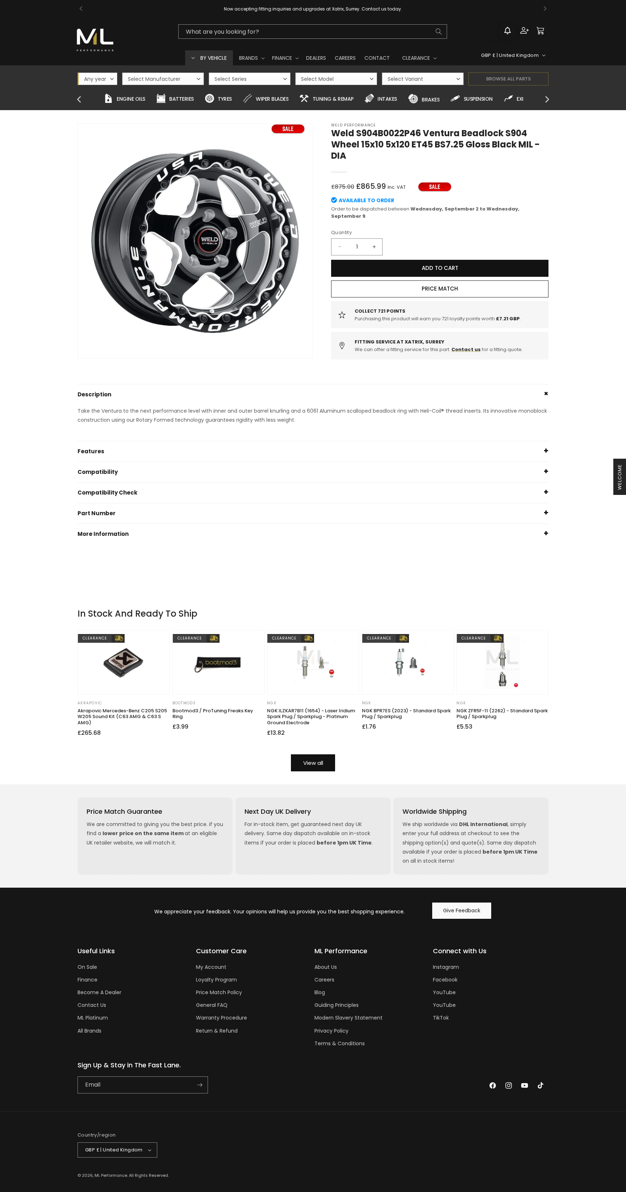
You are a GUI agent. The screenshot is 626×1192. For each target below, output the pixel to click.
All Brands (89, 1030)
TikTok (441, 1017)
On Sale (87, 967)
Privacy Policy (331, 1030)
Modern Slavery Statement (348, 1017)
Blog (319, 992)
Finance (87, 979)
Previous (79, 99)
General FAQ (212, 1005)
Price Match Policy (219, 992)
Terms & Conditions (339, 1043)
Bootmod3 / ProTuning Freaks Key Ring (212, 714)
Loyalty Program (216, 979)
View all (313, 763)
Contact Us (92, 1005)
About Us (325, 967)
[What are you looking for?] (439, 31)
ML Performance (111, 1175)
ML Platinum (93, 1017)
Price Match (440, 288)
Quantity (341, 232)
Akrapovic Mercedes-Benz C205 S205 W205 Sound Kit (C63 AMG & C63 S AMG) (122, 717)
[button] (251, 58)
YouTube (444, 992)
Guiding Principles (336, 1005)
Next (546, 99)
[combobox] (313, 31)
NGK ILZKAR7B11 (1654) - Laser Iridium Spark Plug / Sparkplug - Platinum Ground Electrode (311, 717)
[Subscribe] (200, 1084)
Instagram (446, 967)
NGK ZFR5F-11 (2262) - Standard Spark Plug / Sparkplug (502, 714)
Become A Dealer (99, 992)
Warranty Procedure (221, 1017)
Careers (324, 979)
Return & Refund (217, 1030)
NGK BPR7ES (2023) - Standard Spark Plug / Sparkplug (406, 714)
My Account (211, 967)
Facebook (445, 979)
